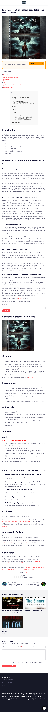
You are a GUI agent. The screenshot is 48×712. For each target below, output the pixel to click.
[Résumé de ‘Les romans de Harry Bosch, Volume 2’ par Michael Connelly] (12, 603)
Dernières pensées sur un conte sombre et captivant (25, 103)
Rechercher (5, 304)
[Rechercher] (45, 2)
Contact (4, 685)
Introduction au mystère (19, 98)
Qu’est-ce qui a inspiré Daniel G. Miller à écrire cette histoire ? (27, 115)
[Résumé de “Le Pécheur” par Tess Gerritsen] (35, 603)
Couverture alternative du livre (10, 77)
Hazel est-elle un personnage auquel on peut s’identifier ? (26, 116)
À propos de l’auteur (8, 87)
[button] (44, 708)
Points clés (5, 80)
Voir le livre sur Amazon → (36, 63)
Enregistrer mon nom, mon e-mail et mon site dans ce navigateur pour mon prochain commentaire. (23, 662)
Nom (4, 646)
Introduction (6, 74)
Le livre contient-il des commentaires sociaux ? (24, 117)
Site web (35, 646)
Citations (14, 106)
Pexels (27, 572)
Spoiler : (15, 112)
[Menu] (3, 2)
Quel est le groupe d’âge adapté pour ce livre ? (24, 119)
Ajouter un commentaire (9, 651)
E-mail (20, 646)
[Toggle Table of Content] (35, 93)
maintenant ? (5, 526)
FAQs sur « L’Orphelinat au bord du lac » (12, 84)
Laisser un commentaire (9, 665)
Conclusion (6, 89)
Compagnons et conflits (20, 101)
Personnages (6, 79)
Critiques (5, 85)
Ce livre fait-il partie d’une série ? (22, 118)
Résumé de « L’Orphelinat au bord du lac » (13, 76)
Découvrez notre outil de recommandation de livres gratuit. (16, 521)
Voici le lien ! (31, 377)
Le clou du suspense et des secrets (22, 102)
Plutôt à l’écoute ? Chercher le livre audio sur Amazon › (15, 67)
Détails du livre (19, 96)
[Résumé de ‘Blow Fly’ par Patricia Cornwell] (12, 622)
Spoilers (5, 82)
